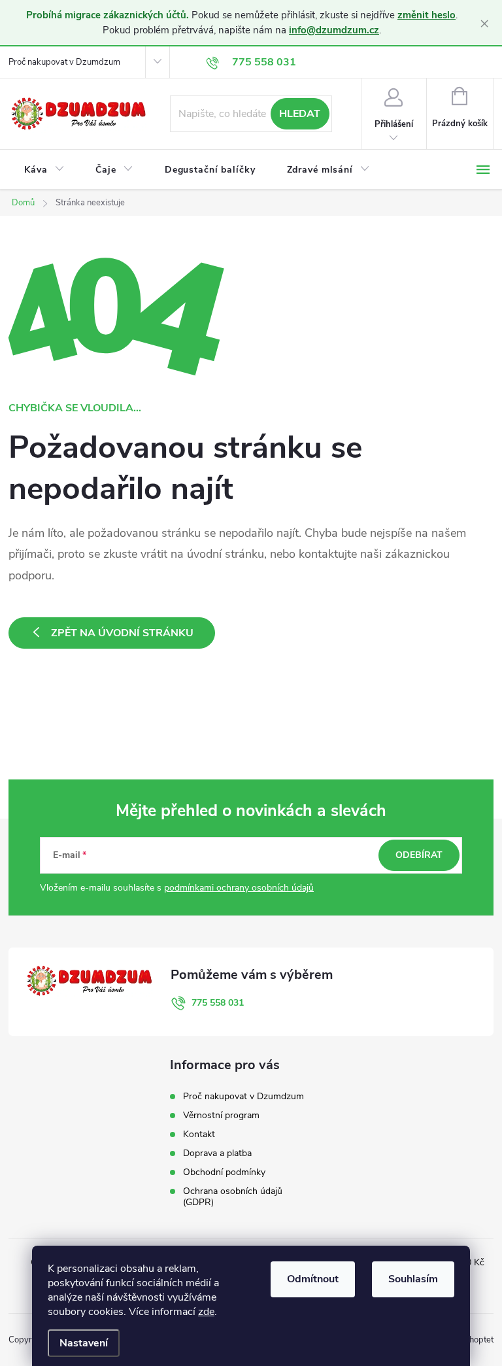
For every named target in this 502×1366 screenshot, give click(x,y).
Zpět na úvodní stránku (122, 633)
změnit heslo (426, 15)
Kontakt (199, 1134)
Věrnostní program (221, 1115)
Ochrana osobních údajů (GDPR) (232, 1196)
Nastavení (83, 1343)
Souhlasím (413, 1279)
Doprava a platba (217, 1153)
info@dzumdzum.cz (334, 30)
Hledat (299, 114)
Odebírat (419, 855)
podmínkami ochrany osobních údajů (239, 887)
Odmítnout (313, 1279)
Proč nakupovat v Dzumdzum (64, 62)
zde (206, 1312)
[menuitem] (44, 170)
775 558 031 (218, 1003)
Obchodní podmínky (224, 1172)
